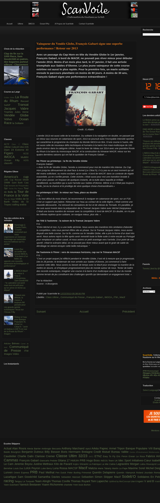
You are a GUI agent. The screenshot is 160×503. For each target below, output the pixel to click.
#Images (147, 373)
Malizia (93, 468)
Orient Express (22, 472)
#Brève (146, 375)
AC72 (8, 144)
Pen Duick (61, 472)
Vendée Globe (16, 115)
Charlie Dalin (26, 456)
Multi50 (24, 157)
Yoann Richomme (53, 484)
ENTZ (91, 457)
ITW (116, 297)
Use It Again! (137, 481)
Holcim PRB (78, 460)
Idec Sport (125, 460)
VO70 (25, 160)
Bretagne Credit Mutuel (96, 451)
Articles (8, 343)
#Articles (155, 373)
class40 (8, 163)
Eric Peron (122, 456)
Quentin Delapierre (104, 472)
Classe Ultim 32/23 (72, 456)
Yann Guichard (11, 485)
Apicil (88, 448)
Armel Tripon (117, 448)
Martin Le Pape (120, 468)
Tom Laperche (100, 481)
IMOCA (108, 297)
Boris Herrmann (71, 451)
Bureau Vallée (120, 451)
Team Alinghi (43, 481)
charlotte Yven (71, 485)
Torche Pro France (16, 189)
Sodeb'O (129, 476)
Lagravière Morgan (128, 464)
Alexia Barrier (34, 448)
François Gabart (94, 297)
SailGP (11, 105)
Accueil (84, 311)
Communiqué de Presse (72, 297)
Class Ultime (52, 297)
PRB (34, 472)
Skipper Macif (113, 476)
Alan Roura (19, 448)
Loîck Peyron (32, 468)
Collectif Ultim (18, 147)
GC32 (25, 153)
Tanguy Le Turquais (25, 481)
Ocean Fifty (13, 160)
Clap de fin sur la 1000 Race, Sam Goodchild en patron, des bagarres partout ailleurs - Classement (16, 59)
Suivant (41, 311)
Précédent (128, 311)
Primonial (87, 472)
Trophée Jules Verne (16, 112)
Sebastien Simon (92, 476)
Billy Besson (53, 451)
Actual (8, 448)
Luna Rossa (60, 468)
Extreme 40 (21, 149)
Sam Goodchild (28, 476)
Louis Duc (18, 468)
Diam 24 (9, 149)
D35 (26, 147)
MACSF (73, 468)
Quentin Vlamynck (126, 472)
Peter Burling (74, 472)
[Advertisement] (85, 32)
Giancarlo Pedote (49, 460)
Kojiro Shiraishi (81, 464)
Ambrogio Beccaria (52, 448)
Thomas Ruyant (81, 481)
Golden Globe (9, 97)
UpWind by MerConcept (120, 481)
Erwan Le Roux (137, 456)
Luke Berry (47, 468)
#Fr (151, 375)
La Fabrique (95, 464)
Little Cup (9, 180)
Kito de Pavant (63, 464)
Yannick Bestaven (30, 484)
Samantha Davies (49, 476)
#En (155, 375)
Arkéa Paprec (100, 448)
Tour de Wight (10, 199)
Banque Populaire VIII (139, 448)
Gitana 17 (64, 460)
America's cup (16, 176)
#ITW (145, 371)
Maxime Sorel (137, 468)
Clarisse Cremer (45, 456)
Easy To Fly (110, 456)
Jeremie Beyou (23, 464)
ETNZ (98, 456)
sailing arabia (19, 204)
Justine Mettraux (43, 464)
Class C (17, 144)
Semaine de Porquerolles (18, 186)
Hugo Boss (93, 460)
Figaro (13, 153)
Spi (6, 188)
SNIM (8, 182)
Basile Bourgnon (13, 452)
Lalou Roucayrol (148, 464)
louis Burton (84, 485)
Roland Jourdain (145, 472)
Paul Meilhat (47, 472)
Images (8, 354)
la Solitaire (18, 123)
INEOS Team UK (109, 460)
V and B (149, 481)
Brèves (16, 343)
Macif (122, 297)
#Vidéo (146, 377)
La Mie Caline (109, 464)
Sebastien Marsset (71, 477)
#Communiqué (152, 371)
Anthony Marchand (73, 448)
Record (24, 101)
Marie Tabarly (105, 468)
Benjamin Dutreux (33, 451)
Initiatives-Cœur (142, 460)
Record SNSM (21, 180)
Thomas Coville (61, 481)
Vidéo (16, 354)
